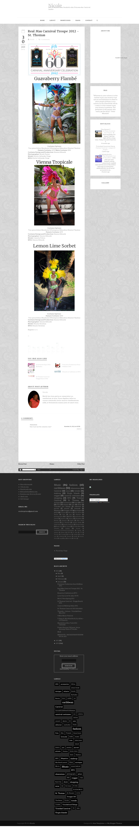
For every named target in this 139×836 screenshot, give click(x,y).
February (60, 579)
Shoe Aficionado (26, 484)
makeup (57, 493)
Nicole (55, 5)
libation (78, 514)
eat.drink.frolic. (105, 154)
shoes (79, 504)
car (81, 534)
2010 (57, 643)
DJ (66, 516)
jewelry (63, 518)
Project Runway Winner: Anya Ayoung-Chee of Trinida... (68, 628)
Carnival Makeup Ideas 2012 (67, 606)
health (75, 536)
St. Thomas (73, 500)
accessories (67, 502)
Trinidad (63, 534)
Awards (78, 528)
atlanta (66, 504)
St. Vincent (66, 522)
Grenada (77, 508)
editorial (78, 506)
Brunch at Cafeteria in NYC (71, 372)
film (63, 514)
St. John (75, 532)
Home (42, 20)
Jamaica (56, 532)
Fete (76, 502)
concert (56, 528)
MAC (71, 516)
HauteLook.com (26, 489)
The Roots (78, 512)
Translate (106, 502)
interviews (57, 524)
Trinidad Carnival (62, 809)
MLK (59, 632)
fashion (73, 485)
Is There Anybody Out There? (109, 132)
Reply (79, 429)
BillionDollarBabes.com (29, 492)
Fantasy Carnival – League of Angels (105, 149)
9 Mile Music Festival (65, 616)
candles (76, 534)
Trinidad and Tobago (62, 506)
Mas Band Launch (61, 762)
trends (77, 491)
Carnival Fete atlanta (64, 530)
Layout (52, 20)
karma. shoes (73, 751)
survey (69, 538)
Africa (71, 518)
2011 (57, 640)
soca (68, 491)
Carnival (57, 491)
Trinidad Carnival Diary (105, 146)
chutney (69, 536)
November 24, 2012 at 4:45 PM (72, 426)
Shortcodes (65, 20)
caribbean (59, 488)
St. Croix (67, 526)
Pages (77, 20)
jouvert (56, 508)
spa (65, 538)
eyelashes (78, 516)
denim (56, 514)
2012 (58, 504)
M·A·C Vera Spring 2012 (65, 598)
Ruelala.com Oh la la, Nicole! (30, 494)
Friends (63, 512)
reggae (57, 496)
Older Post (81, 464)
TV (81, 532)
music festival (68, 524)
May (59, 573)
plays (56, 512)
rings (60, 538)
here (36, 330)
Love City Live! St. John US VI (67, 596)
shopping (58, 498)
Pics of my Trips (61, 551)
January (60, 582)
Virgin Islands (73, 493)
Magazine (57, 510)
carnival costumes (72, 496)
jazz (70, 514)
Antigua (57, 502)
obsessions (75, 488)
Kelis (72, 520)
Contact (88, 20)
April (59, 576)
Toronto (56, 534)
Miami (63, 532)
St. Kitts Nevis (77, 526)
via (28, 335)
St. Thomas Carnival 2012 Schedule (70, 608)
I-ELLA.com (24, 487)
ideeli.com (24, 496)
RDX (68, 532)
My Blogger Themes (114, 823)
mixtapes (78, 510)
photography (58, 516)
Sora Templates (98, 823)
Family (79, 530)
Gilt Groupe (24, 499)
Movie (70, 512)
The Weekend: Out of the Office (109, 157)
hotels (67, 528)
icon (73, 504)
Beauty (56, 520)
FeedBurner (73, 669)
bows (69, 534)
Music (57, 485)
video (74, 538)
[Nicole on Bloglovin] (61, 558)
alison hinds (77, 522)
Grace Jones (80, 524)
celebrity (61, 536)
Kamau (64, 520)
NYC (69, 498)
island (56, 518)
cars (55, 536)
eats (82, 502)
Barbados (78, 518)
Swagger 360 (68, 510)
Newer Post (22, 464)
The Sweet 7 (105, 129)
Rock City (59, 526)
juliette (66, 508)
